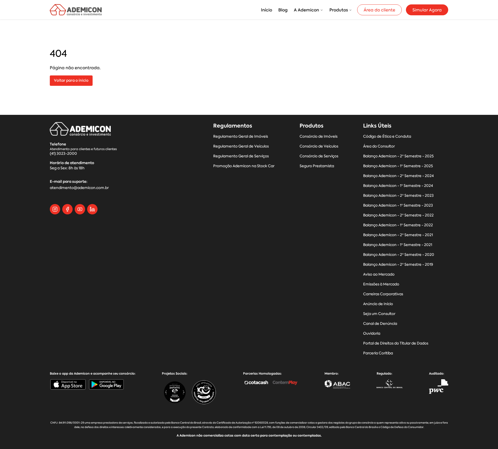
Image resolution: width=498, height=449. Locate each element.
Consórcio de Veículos (319, 146)
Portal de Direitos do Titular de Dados (395, 343)
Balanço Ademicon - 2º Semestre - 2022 (398, 215)
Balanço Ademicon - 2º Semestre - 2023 (398, 195)
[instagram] (55, 209)
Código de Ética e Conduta (387, 136)
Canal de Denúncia (380, 323)
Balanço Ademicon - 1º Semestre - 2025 (398, 166)
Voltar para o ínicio (71, 80)
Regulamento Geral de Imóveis (240, 136)
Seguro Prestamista (317, 166)
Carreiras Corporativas (383, 294)
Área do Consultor (379, 146)
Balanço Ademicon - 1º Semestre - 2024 (398, 185)
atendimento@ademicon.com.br (79, 188)
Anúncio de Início (378, 304)
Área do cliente (379, 10)
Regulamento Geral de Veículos (241, 146)
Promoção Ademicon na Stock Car (243, 166)
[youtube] (80, 209)
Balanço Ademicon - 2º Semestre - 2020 (398, 254)
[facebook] (67, 209)
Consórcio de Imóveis (318, 136)
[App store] (68, 384)
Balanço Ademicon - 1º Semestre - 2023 (398, 205)
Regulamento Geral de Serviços (241, 156)
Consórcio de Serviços (319, 156)
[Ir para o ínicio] (76, 9)
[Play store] (106, 384)
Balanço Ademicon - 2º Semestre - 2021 (398, 235)
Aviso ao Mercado (379, 274)
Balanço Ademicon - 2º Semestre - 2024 (398, 176)
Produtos (338, 10)
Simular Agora (427, 10)
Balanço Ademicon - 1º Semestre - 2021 (397, 245)
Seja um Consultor (379, 314)
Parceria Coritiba (378, 353)
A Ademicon (306, 10)
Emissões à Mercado (381, 284)
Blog (283, 10)
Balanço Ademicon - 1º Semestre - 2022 (398, 225)
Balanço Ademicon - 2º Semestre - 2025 (398, 156)
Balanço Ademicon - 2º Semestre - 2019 (398, 264)
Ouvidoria (371, 333)
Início (266, 10)
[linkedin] (92, 209)
